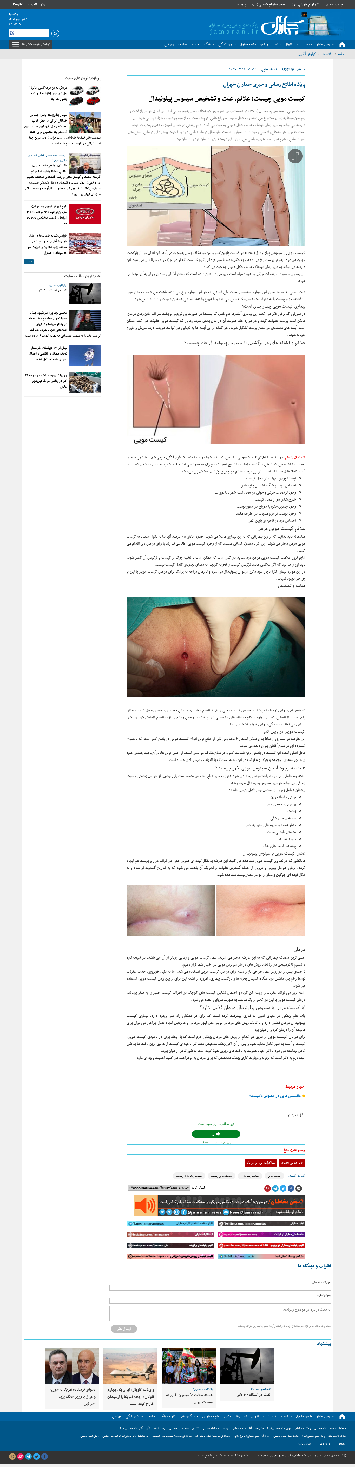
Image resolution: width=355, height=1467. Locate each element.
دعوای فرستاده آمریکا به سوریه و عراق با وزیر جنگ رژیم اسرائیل (73, 1396)
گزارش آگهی (307, 54)
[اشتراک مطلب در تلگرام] (275, 1188)
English (18, 5)
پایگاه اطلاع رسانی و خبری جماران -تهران (264, 84)
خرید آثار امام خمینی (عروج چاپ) (252, 1435)
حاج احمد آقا (256, 1428)
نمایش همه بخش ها (36, 44)
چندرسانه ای (334, 5)
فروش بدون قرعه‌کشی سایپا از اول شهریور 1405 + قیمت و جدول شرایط (47, 93)
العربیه (32, 5)
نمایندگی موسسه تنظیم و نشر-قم (212, 1435)
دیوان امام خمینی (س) (279, 1428)
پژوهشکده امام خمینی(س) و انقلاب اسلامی (125, 1435)
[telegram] (28, 1456)
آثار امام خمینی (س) (305, 5)
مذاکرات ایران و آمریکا (261, 1163)
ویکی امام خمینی (89, 1435)
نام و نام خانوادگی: (321, 1282)
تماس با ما (304, 1443)
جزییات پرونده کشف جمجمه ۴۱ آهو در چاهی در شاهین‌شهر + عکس (46, 381)
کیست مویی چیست (221, 1175)
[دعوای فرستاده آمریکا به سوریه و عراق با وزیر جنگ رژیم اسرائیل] (72, 1366)
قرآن (148, 1428)
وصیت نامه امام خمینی (215, 1428)
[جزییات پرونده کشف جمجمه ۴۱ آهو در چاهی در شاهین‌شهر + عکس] (85, 382)
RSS (342, 1443)
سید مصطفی (239, 1428)
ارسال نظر (124, 1328)
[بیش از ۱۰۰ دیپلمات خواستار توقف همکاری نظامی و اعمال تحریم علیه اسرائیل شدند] (85, 355)
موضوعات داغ (294, 1150)
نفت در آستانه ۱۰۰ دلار (52, 291)
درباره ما (325, 1443)
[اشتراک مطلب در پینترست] (267, 1188)
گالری (195, 1428)
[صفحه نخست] (342, 45)
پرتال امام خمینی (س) (313, 1435)
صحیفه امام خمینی (325, 1428)
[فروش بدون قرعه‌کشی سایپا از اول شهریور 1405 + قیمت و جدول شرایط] (85, 95)
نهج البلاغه (160, 1428)
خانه (341, 54)
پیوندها (241, 5)
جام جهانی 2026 (292, 1163)
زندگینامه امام (303, 1428)
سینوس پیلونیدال (250, 1175)
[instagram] (12, 1456)
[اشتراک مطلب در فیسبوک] (290, 1188)
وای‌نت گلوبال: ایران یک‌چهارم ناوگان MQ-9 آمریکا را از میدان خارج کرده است (130, 1396)
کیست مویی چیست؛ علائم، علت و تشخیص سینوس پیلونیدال (227, 99)
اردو (42, 5)
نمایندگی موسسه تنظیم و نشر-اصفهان (172, 1435)
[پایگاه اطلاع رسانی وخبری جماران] (256, 25)
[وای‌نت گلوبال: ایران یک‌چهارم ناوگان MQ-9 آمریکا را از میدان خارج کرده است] (130, 1366)
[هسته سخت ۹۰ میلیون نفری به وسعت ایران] (189, 1366)
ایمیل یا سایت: (323, 1295)
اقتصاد (327, 54)
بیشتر (29, 261)
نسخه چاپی (269, 69)
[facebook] (44, 1456)
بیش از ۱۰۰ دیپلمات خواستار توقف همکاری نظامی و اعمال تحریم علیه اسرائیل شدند (48, 353)
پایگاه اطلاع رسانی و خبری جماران (287, 1455)
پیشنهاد (324, 1344)
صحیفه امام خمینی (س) (268, 5)
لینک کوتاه (198, 1188)
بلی (214, 1134)
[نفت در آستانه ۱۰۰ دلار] (85, 293)
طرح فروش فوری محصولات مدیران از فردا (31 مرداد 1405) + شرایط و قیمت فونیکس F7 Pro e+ (45, 215)
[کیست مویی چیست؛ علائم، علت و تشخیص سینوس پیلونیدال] (216, 196)
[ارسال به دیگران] (298, 1188)
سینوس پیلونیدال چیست (189, 1175)
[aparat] (20, 1456)
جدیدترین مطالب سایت (82, 276)
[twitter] (36, 1456)
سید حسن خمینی (179, 1428)
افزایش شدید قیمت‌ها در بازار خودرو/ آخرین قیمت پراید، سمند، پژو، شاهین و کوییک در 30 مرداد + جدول (47, 244)
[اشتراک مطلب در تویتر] (283, 1188)
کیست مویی (274, 1175)
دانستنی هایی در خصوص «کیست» (275, 1096)
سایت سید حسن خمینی (286, 1435)
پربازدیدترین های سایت (83, 78)
